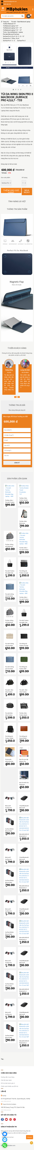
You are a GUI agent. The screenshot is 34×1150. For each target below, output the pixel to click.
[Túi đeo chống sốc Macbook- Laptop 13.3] (10, 537)
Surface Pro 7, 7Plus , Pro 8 (11, 38)
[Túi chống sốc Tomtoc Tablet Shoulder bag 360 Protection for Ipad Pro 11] (10, 728)
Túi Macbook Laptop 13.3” (10, 26)
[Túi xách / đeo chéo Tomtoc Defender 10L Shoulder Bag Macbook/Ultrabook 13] (10, 682)
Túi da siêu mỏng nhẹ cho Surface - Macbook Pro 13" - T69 (9, 760)
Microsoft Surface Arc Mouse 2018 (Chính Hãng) (8, 806)
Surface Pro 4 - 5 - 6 (9, 40)
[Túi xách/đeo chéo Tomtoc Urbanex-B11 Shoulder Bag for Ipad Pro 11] (10, 705)
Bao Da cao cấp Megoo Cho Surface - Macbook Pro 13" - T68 (23, 760)
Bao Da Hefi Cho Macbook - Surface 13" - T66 (24, 783)
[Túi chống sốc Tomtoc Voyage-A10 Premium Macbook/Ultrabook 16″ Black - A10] (24, 563)
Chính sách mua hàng (9, 1073)
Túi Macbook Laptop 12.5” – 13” (12, 28)
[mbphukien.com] (17, 10)
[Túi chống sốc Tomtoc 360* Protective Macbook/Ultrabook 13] (24, 659)
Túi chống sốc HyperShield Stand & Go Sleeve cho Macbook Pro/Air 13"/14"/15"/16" (23, 737)
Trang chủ (6, 21)
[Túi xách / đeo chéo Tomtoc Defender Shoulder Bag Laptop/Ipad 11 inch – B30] (24, 682)
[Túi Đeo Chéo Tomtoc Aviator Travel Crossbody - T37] (24, 490)
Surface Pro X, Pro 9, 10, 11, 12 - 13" (13, 36)
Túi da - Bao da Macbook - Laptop (13, 32)
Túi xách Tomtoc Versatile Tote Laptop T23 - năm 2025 (9, 571)
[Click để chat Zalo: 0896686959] (4, 1139)
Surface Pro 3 (21, 40)
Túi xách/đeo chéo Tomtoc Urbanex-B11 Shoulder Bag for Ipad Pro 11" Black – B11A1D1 (9, 714)
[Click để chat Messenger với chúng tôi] (4, 1134)
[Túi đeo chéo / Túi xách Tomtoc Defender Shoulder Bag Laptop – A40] (10, 491)
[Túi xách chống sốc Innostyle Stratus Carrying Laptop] (10, 636)
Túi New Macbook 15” (9, 23)
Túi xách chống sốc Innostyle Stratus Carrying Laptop (9, 644)
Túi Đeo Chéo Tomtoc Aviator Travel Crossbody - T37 (24, 499)
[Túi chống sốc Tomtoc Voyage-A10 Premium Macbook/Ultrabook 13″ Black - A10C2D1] (24, 636)
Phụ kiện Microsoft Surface (11, 34)
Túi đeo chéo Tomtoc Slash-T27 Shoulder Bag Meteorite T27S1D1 (23, 714)
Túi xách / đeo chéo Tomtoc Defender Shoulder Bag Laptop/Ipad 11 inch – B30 (23, 690)
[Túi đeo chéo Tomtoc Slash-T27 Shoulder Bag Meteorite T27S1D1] (24, 705)
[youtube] (7, 1119)
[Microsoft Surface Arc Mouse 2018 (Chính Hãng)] (10, 798)
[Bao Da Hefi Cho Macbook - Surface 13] (24, 775)
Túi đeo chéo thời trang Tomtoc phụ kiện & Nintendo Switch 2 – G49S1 (24, 522)
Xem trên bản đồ (6, 1101)
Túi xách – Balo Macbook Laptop (20, 21)
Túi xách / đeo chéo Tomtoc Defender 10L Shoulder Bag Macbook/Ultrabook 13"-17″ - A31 (10, 690)
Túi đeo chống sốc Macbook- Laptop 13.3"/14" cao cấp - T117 (10, 545)
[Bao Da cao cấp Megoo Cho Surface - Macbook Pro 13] (24, 752)
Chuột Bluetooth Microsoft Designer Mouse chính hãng (24, 806)
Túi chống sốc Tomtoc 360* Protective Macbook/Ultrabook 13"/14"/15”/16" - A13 (24, 667)
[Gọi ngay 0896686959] (4, 1145)
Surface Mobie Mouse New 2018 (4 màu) (9, 829)
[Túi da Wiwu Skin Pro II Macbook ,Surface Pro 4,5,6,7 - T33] (17, 59)
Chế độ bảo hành (6, 1080)
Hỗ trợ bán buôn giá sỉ (8, 1083)
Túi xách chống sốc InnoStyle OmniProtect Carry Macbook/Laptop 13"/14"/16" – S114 (10, 595)
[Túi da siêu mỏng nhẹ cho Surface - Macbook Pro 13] (10, 752)
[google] (11, 1119)
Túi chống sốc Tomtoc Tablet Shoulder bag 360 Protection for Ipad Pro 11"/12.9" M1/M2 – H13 (10, 737)
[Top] (31, 1142)
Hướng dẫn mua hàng (7, 1077)
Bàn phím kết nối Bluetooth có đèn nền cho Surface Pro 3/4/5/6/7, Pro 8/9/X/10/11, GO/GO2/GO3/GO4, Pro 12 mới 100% (24, 835)
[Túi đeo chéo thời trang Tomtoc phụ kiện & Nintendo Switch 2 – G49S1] (24, 513)
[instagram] (15, 1119)
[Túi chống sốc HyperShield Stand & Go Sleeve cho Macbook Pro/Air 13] (24, 728)
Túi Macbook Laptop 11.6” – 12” (12, 30)
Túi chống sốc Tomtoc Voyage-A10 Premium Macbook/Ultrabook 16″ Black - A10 (24, 571)
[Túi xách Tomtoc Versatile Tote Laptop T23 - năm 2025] (10, 563)
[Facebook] (3, 1119)
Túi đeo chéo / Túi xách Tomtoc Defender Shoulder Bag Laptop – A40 (9, 501)
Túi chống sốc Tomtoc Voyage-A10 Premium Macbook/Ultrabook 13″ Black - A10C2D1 (24, 644)
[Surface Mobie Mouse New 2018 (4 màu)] (10, 821)
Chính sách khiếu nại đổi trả (9, 1086)
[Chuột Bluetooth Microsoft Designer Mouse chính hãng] (24, 798)
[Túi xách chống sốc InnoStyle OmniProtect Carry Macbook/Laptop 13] (10, 586)
